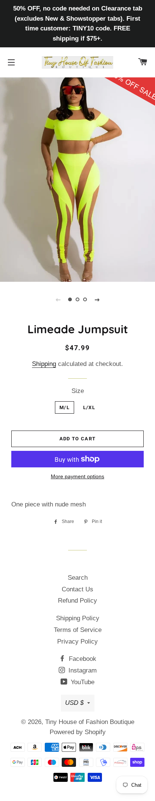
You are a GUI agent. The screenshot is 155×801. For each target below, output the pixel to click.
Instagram (82, 670)
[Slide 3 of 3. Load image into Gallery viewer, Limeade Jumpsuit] (85, 299)
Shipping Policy (77, 618)
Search (78, 577)
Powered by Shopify (78, 732)
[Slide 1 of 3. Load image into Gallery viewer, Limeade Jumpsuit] (70, 299)
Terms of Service (78, 629)
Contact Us (77, 589)
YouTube (81, 682)
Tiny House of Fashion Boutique (89, 721)
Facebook (81, 658)
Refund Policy (77, 600)
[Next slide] (97, 299)
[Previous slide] (58, 299)
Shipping (44, 363)
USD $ (74, 702)
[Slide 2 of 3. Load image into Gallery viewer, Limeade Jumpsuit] (77, 299)
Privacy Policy (77, 641)
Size (77, 390)
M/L (64, 407)
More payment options (77, 476)
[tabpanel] (77, 179)
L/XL (89, 407)
